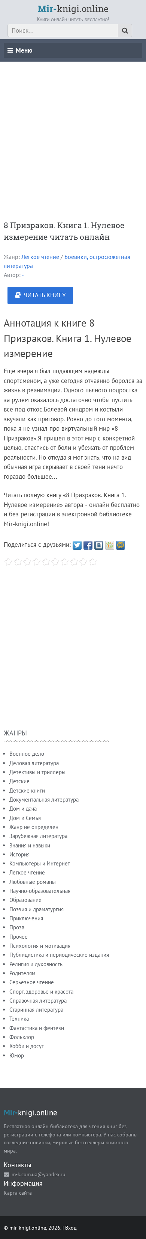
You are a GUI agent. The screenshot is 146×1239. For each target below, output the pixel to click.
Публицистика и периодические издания (59, 954)
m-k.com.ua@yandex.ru (39, 1174)
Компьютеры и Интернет (39, 863)
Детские (19, 781)
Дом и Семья (25, 817)
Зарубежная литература (38, 836)
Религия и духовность (36, 964)
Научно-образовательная (39, 890)
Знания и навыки (29, 845)
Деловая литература (34, 763)
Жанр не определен (33, 827)
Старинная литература (36, 1009)
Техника (19, 1018)
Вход (71, 1227)
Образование (25, 899)
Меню (24, 50)
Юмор (16, 1055)
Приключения (26, 918)
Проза (16, 927)
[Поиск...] (125, 30)
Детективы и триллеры (37, 772)
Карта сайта (18, 1192)
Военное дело (26, 753)
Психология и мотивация (39, 945)
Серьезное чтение (31, 982)
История (19, 854)
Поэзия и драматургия (36, 909)
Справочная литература (38, 1000)
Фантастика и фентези (36, 1028)
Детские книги (27, 790)
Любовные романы (32, 881)
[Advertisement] (73, 135)
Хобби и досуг (26, 1046)
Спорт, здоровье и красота (41, 991)
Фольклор (21, 1037)
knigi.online (73, 9)
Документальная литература (44, 799)
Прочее (18, 936)
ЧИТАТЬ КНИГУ (45, 295)
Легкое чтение (40, 256)
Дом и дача (23, 808)
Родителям (22, 973)
